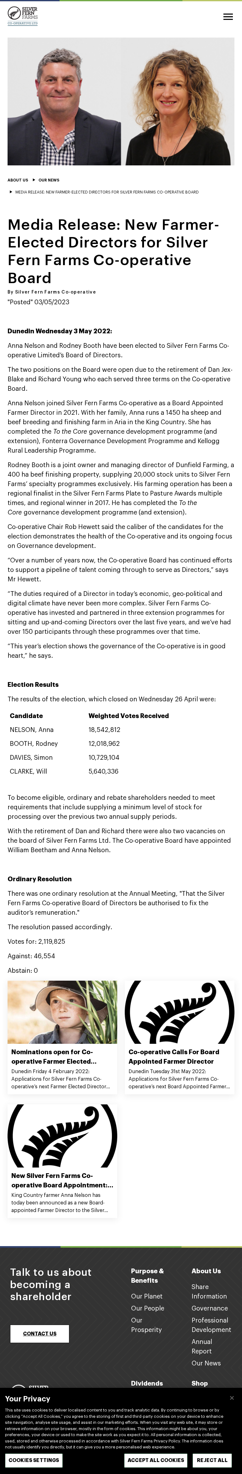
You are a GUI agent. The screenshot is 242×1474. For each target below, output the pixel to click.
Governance (210, 1308)
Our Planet (147, 1296)
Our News (206, 1363)
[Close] (232, 1398)
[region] (121, 1431)
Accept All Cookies (156, 1460)
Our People (147, 1308)
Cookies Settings (34, 1460)
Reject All (212, 1460)
